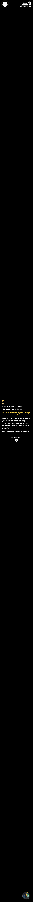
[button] (26, 895)
